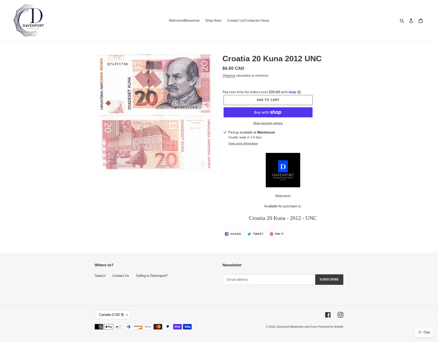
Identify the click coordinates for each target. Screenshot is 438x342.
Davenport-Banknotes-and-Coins (297, 326)
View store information (243, 143)
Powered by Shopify (330, 326)
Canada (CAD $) (111, 314)
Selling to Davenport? (152, 276)
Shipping (228, 75)
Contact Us (120, 276)
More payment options (268, 123)
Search (100, 276)
